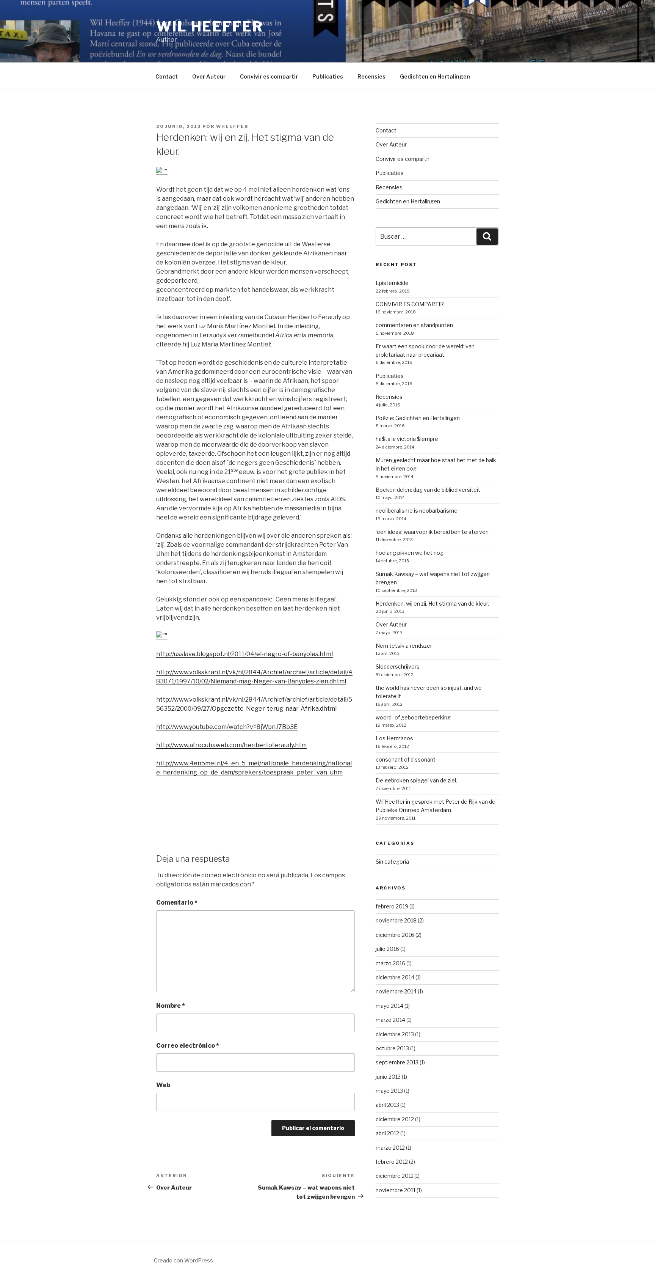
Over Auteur (209, 76)
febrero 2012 (392, 1161)
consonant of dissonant (406, 759)
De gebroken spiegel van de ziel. (416, 780)
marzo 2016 (390, 963)
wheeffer (232, 126)
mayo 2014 (389, 1006)
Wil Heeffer (209, 26)
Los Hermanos (394, 738)
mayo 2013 (389, 1091)
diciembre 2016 (395, 935)
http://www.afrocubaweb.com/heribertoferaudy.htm (231, 745)
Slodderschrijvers (398, 666)
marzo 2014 (390, 1020)
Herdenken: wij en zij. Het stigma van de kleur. (432, 603)
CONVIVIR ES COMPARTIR (410, 304)
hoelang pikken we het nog (409, 552)
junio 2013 (388, 1076)
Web (163, 1085)
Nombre (170, 1005)
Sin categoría (392, 861)
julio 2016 (387, 949)
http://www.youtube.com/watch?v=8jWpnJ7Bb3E (227, 726)
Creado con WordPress (183, 1260)
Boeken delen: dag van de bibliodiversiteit (428, 489)
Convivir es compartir (269, 76)
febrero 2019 (392, 906)
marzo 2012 (390, 1147)
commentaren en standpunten (414, 325)
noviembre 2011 (395, 1190)
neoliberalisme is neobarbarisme (417, 510)
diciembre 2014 (395, 977)
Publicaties (327, 76)
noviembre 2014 (396, 991)
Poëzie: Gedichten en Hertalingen (418, 418)
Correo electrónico (187, 1045)
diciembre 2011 (394, 1176)
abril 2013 (387, 1105)
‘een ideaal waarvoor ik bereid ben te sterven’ (433, 532)
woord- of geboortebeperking (413, 717)
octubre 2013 (392, 1048)
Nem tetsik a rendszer (404, 645)
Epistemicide (392, 283)
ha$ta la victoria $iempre (407, 439)
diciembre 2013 (395, 1034)
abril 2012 (387, 1133)
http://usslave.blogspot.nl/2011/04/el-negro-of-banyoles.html (244, 654)
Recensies (371, 76)
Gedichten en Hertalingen (435, 76)
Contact (166, 76)
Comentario (176, 902)
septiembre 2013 (397, 1062)
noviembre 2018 (396, 920)
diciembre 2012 (395, 1119)
